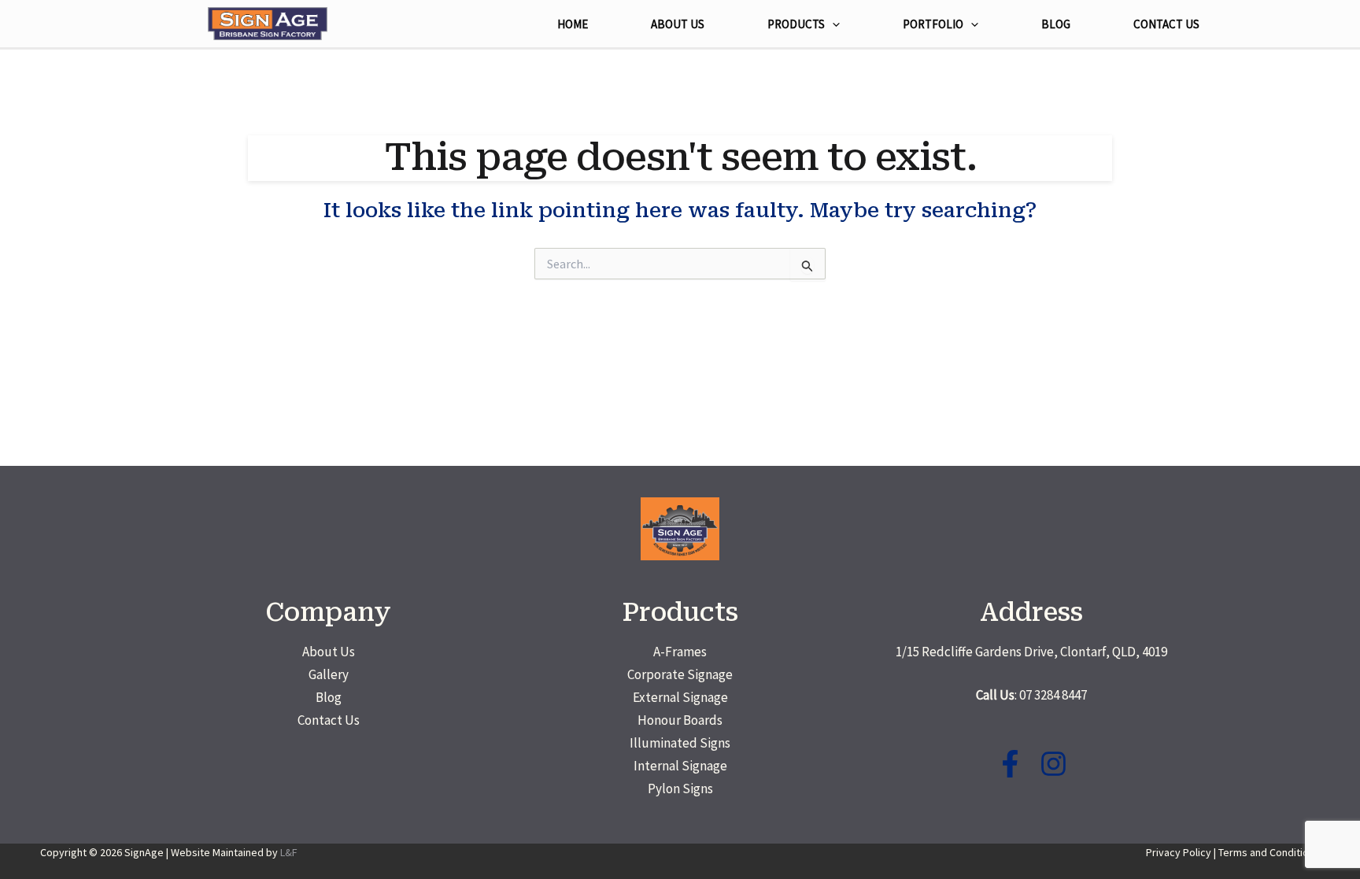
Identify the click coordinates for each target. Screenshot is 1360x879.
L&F (289, 852)
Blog (329, 697)
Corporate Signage (680, 674)
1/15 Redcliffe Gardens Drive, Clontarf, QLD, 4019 (1031, 651)
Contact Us (329, 720)
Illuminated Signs (680, 743)
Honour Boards (680, 720)
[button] (832, 24)
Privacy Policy (1178, 852)
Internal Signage (680, 765)
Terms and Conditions (1269, 852)
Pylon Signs (680, 788)
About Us (328, 651)
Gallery (329, 674)
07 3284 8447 (1053, 695)
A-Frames (680, 651)
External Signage (680, 697)
